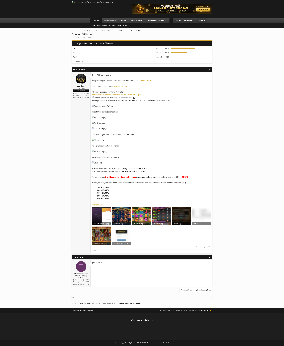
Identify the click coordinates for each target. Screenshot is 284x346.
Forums (96, 20)
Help (201, 310)
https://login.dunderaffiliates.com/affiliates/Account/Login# (117, 95)
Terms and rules (181, 310)
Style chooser (77, 310)
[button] (144, 20)
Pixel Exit (166, 343)
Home (206, 310)
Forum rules (122, 26)
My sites (163, 310)
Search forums (108, 26)
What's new (136, 20)
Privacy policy (193, 310)
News (123, 20)
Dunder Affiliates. (146, 80)
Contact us (171, 310)
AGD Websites (110, 20)
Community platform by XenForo (135, 343)
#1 (209, 69)
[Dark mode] (211, 20)
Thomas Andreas (81, 274)
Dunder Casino (120, 86)
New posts (96, 26)
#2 (209, 257)
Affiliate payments (157, 20)
